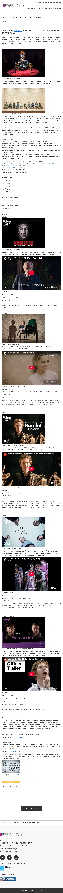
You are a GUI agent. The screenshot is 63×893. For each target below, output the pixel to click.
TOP (3, 823)
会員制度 (53, 8)
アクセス (41, 8)
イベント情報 (37, 3)
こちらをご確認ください (13, 751)
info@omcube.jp (10, 848)
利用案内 (58, 3)
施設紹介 (52, 3)
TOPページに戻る (33, 808)
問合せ (59, 8)
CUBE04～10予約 (33, 8)
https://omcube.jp (11, 851)
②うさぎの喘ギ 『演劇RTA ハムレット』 (13, 167)
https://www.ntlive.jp (16, 737)
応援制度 (47, 8)
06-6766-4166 (8, 846)
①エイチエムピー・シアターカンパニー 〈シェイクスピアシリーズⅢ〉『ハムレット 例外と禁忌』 (28, 163)
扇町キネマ (46, 3)
